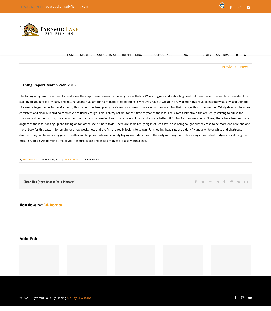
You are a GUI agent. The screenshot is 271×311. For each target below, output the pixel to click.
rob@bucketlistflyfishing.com (66, 6)
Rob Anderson (30, 159)
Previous (229, 67)
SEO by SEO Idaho (79, 298)
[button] (245, 55)
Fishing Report (72, 159)
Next (244, 67)
